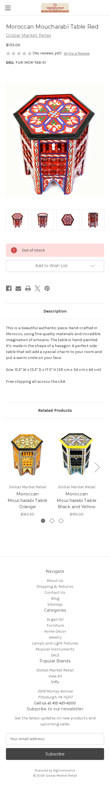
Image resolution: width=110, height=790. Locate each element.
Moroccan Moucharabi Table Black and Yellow (77, 500)
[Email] (18, 288)
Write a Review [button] (77, 53)
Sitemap (55, 604)
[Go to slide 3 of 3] (61, 521)
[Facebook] (9, 288)
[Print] (28, 288)
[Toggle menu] (8, 8)
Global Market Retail (55, 670)
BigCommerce (64, 770)
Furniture (55, 625)
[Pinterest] (47, 288)
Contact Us (55, 592)
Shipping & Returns (55, 586)
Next (97, 467)
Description (55, 311)
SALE (55, 655)
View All (55, 676)
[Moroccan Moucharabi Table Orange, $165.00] (27, 452)
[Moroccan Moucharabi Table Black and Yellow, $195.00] (76, 452)
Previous (7, 467)
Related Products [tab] (55, 410)
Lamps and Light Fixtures (55, 643)
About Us (55, 580)
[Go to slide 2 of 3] (52, 521)
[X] (37, 288)
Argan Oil (55, 619)
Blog (55, 598)
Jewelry (55, 637)
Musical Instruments (55, 649)
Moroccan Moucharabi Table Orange (28, 500)
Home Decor (55, 631)
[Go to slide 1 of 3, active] (43, 521)
